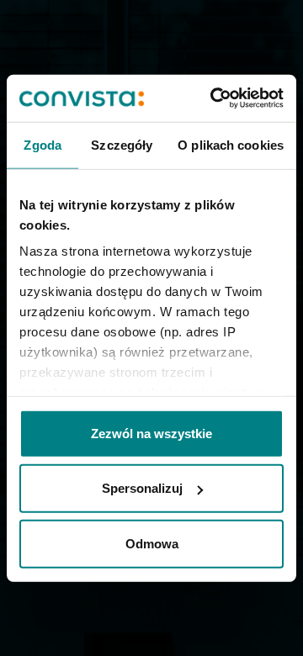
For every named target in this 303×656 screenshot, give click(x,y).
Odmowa (151, 543)
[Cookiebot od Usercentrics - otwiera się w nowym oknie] (214, 98)
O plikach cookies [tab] (231, 144)
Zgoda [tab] (42, 144)
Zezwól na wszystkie (151, 433)
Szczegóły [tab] (121, 144)
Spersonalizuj (142, 488)
